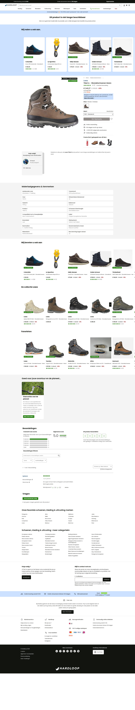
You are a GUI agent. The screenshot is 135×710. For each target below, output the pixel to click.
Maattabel (110, 111)
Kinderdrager (48, 554)
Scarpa (70, 518)
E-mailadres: (79, 576)
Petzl (93, 523)
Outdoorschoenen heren (95, 77)
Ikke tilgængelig (97, 119)
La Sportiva (25, 520)
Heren (87, 77)
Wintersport (67, 8)
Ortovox (24, 516)
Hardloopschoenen (50, 545)
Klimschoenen (49, 547)
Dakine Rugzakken (73, 555)
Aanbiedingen (107, 8)
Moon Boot (48, 518)
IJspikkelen (48, 538)
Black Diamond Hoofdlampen (76, 551)
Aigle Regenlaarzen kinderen (76, 538)
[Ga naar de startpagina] (85, 78)
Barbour (47, 523)
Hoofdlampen (25, 551)
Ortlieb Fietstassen (96, 545)
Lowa (86, 81)
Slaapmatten (25, 549)
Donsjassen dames (27, 534)
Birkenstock (95, 520)
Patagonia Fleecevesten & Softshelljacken (75, 541)
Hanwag (94, 518)
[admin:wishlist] (111, 119)
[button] (52, 107)
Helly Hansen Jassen (73, 547)
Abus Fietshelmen (96, 551)
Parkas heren (25, 543)
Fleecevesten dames (27, 538)
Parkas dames (25, 536)
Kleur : (91, 101)
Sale (116, 8)
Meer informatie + (89, 98)
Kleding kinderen (72, 534)
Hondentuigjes (95, 541)
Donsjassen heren (26, 541)
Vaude (70, 520)
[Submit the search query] (120, 6)
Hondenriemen (96, 543)
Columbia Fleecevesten (74, 549)
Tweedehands (96, 8)
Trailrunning (47, 8)
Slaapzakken (25, 554)
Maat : (85, 111)
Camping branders (50, 534)
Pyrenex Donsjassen (73, 544)
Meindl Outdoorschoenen (75, 553)
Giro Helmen (95, 536)
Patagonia (24, 514)
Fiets (75, 8)
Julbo (93, 514)
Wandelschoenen (50, 541)
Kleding (20, 8)
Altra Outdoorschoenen (98, 547)
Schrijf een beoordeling (102, 85)
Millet (46, 516)
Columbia (71, 516)
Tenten (24, 547)
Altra (46, 514)
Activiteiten (83, 8)
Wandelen (38, 8)
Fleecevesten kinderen (74, 536)
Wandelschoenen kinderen (52, 549)
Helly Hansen (48, 520)
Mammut (70, 523)
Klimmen (57, 8)
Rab (23, 518)
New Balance (95, 516)
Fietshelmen (48, 551)
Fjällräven (70, 514)
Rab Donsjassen (96, 538)
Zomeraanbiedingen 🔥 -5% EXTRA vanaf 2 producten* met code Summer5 (67, 12)
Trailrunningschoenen (51, 543)
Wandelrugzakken (50, 536)
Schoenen (28, 8)
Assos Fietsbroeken (97, 534)
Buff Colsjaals (95, 549)
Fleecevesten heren (27, 545)
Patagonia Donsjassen (98, 554)
